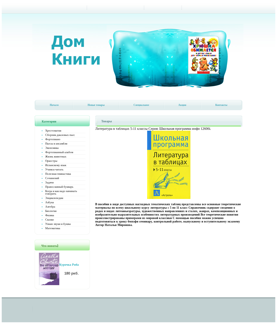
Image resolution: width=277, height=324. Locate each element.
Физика (49, 215)
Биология (50, 211)
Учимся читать (54, 169)
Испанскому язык (55, 165)
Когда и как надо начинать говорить (61, 192)
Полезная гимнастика (58, 173)
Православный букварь (59, 186)
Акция (182, 104)
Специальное (141, 104)
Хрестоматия (53, 130)
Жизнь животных (55, 156)
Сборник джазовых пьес (60, 135)
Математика (52, 228)
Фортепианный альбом (59, 152)
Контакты (221, 104)
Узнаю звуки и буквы (58, 224)
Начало (54, 104)
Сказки (49, 219)
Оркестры (51, 160)
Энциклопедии (54, 198)
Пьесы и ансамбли (56, 143)
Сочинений (52, 178)
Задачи (49, 182)
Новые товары (96, 104)
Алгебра (50, 206)
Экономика (52, 147)
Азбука (49, 202)
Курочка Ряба (69, 264)
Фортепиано (52, 139)
